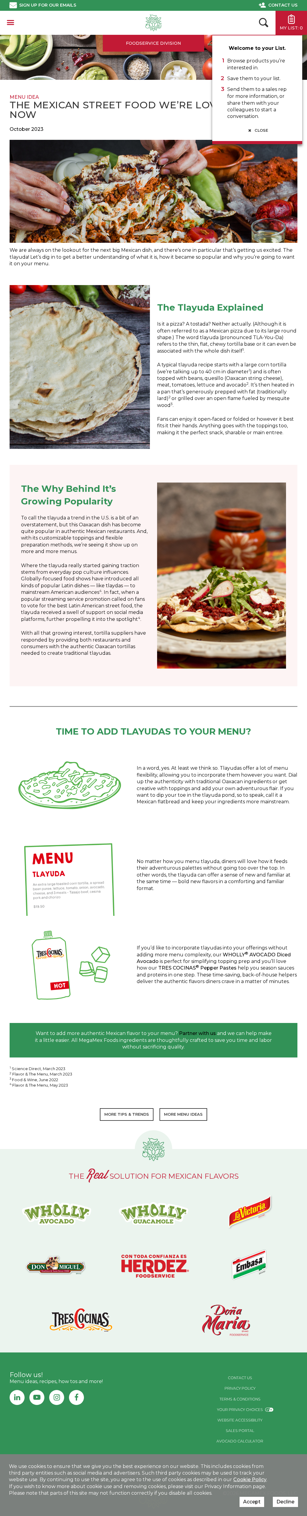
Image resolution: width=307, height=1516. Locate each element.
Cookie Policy (250, 1479)
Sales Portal (240, 1430)
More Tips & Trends (126, 1114)
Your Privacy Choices (240, 1409)
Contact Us (282, 5)
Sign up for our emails (47, 5)
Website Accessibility (239, 1420)
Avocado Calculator (239, 1441)
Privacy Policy (240, 1388)
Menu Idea (24, 97)
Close (260, 130)
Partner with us (197, 1033)
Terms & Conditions (240, 1399)
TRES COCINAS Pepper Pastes (197, 968)
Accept (252, 1502)
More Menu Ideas (183, 1114)
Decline (285, 1502)
